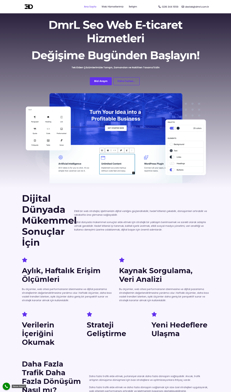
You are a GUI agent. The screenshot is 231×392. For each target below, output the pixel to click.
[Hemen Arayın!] (6, 386)
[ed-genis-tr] (29, 6)
